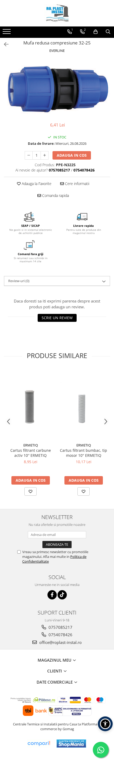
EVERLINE (57, 50)
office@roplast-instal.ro (60, 642)
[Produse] (7, 33)
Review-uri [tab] (18, 280)
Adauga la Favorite (36, 183)
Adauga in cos (72, 155)
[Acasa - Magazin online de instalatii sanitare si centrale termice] (57, 13)
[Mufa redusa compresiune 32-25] (57, 88)
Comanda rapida (55, 195)
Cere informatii (76, 183)
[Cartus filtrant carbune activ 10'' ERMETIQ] (30, 404)
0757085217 (59, 627)
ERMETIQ (30, 445)
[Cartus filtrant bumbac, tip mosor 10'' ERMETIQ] (83, 404)
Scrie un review (57, 317)
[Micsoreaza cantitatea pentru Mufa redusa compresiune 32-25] (29, 155)
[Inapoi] (4, 44)
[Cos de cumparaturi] (95, 31)
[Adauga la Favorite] (30, 491)
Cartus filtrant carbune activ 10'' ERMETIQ (30, 453)
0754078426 (59, 634)
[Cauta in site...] (108, 31)
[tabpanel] (57, 88)
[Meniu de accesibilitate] (105, 723)
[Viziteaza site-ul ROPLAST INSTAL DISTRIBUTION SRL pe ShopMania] (71, 743)
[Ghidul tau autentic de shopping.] (38, 743)
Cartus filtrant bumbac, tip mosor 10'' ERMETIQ (83, 453)
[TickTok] (62, 594)
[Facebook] (52, 594)
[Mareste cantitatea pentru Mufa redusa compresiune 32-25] (45, 155)
